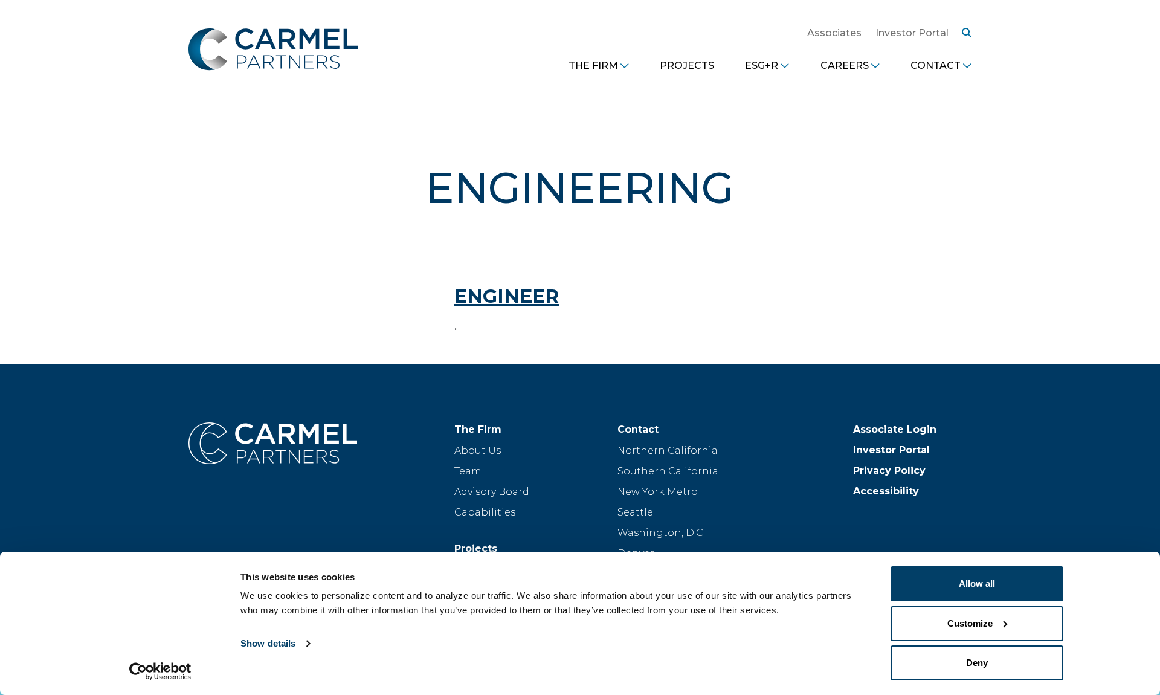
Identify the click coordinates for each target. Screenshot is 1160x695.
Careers (844, 65)
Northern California (667, 450)
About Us (477, 450)
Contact (935, 65)
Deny (977, 663)
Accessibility (886, 491)
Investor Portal (912, 33)
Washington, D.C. (661, 532)
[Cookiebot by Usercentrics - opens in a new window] (160, 671)
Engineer (506, 296)
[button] (963, 33)
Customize (970, 623)
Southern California (667, 471)
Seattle (635, 512)
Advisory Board (491, 491)
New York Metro (657, 491)
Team (468, 471)
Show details (267, 643)
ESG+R (761, 65)
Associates (834, 33)
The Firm (593, 65)
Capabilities (484, 512)
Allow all (977, 583)
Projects (687, 65)
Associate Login (894, 429)
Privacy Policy (889, 470)
